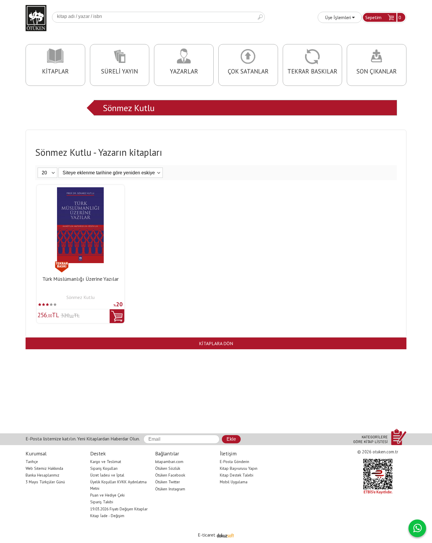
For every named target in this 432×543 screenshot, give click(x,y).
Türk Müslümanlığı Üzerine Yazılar (80, 278)
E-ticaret (206, 535)
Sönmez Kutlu (129, 107)
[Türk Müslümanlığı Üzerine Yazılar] (80, 191)
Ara (260, 17)
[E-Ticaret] (225, 535)
